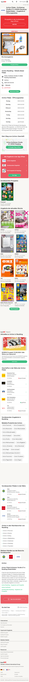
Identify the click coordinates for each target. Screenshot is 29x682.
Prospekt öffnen (14, 64)
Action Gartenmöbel (17, 439)
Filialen (12, 610)
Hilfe (2, 672)
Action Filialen (5, 612)
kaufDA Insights (4, 654)
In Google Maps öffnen (14, 147)
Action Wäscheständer (19, 428)
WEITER (14, 24)
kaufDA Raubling (5, 610)
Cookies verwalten (18, 676)
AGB (2, 676)
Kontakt (16, 674)
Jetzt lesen (14, 361)
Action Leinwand (15, 449)
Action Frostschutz (7, 456)
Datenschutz (3, 674)
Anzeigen (25, 4)
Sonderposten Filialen (20, 610)
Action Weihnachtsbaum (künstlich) (11, 453)
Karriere (2, 627)
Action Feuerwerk (7, 425)
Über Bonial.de (4, 623)
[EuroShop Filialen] (11, 556)
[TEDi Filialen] (4, 556)
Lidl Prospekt (3, 646)
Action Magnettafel (7, 460)
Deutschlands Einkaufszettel (7, 652)
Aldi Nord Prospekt (5, 642)
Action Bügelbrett (21, 442)
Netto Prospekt (4, 644)
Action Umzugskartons (19, 425)
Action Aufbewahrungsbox (9, 432)
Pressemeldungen (5, 658)
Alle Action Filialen (14, 91)
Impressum (16, 672)
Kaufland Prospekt (5, 634)
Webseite (7, 85)
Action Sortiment (6, 587)
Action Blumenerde (7, 428)
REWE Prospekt (4, 636)
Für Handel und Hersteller (6, 625)
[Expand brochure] (14, 43)
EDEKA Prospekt (4, 632)
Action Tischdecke (18, 456)
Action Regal (6, 449)
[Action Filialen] (18, 556)
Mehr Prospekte (14, 308)
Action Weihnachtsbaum (8, 442)
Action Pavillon (6, 439)
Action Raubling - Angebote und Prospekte (13, 585)
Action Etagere (18, 460)
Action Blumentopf (19, 446)
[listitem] (7, 194)
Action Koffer (17, 435)
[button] (14, 48)
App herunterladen (5, 656)
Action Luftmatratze (8, 446)
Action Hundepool (7, 435)
